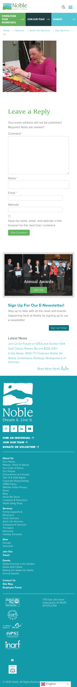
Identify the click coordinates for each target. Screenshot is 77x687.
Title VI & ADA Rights (14, 477)
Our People (9, 471)
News (6, 490)
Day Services (62, 30)
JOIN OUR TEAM (36, 19)
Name (13, 178)
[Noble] (15, 6)
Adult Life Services (40, 30)
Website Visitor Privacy (15, 487)
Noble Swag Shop (12, 503)
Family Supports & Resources (12, 513)
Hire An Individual (17, 437)
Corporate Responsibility (16, 480)
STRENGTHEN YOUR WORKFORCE (9, 19)
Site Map (8, 583)
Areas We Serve (11, 496)
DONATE (57, 19)
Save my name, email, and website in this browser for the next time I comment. (35, 223)
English (50, 683)
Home (6, 30)
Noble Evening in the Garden (19, 563)
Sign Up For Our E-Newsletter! (36, 305)
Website (13, 205)
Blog (5, 493)
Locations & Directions (15, 500)
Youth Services (11, 518)
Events (6, 560)
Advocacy (8, 531)
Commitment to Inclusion (16, 474)
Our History (9, 461)
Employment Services (14, 524)
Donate (7, 542)
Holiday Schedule (12, 534)
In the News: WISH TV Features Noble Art (35, 353)
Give (5, 539)
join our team (14, 442)
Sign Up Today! (59, 327)
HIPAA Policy (10, 484)
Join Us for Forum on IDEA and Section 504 (36, 344)
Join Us (39, 290)
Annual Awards (11, 573)
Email (12, 193)
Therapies (8, 527)
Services (19, 30)
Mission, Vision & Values (16, 464)
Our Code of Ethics (13, 468)
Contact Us (9, 580)
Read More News (48, 368)
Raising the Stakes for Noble (18, 570)
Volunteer (8, 546)
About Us (8, 458)
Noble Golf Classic (13, 567)
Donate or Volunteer (19, 447)
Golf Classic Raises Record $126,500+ (33, 348)
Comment (15, 134)
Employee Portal (12, 587)
